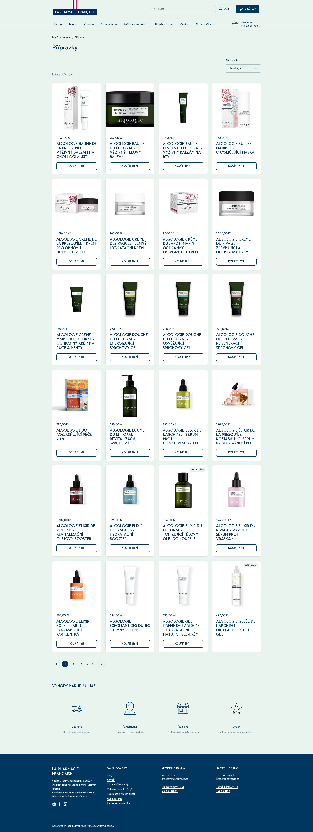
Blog (109, 775)
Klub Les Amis (114, 798)
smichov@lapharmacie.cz (175, 778)
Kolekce (66, 37)
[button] (246, 24)
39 (94, 663)
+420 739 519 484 (225, 775)
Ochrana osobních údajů (119, 789)
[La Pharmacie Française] (74, 8)
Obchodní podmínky (117, 784)
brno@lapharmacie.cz (227, 778)
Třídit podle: (232, 60)
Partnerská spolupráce (118, 803)
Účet (227, 9)
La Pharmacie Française (84, 825)
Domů (55, 37)
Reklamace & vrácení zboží (121, 793)
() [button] (252, 10)
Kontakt (111, 779)
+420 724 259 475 (171, 775)
